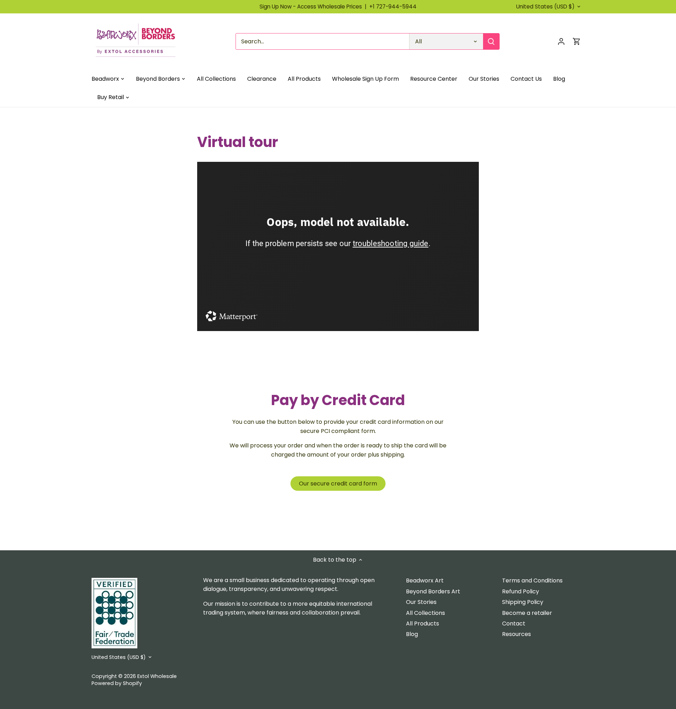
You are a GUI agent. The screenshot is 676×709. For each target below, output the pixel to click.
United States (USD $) (545, 7)
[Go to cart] (576, 41)
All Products (422, 623)
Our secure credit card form (338, 483)
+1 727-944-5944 (393, 6)
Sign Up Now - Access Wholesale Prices (314, 6)
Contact (513, 623)
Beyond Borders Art (433, 591)
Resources (516, 634)
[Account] (561, 41)
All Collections (425, 613)
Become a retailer (527, 613)
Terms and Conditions (532, 580)
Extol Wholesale (157, 676)
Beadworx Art (425, 580)
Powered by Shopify (117, 683)
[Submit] (491, 41)
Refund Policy (520, 591)
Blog (412, 634)
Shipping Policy (522, 602)
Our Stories (421, 602)
